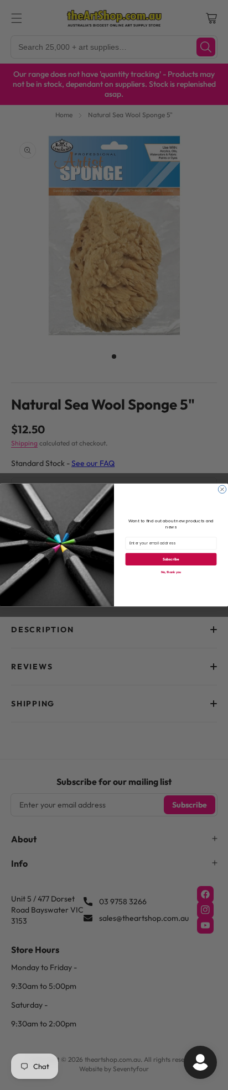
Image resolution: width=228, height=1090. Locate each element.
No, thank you (171, 572)
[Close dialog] (222, 489)
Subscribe (171, 559)
